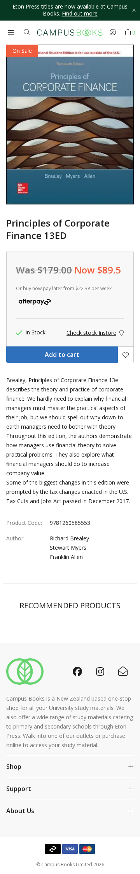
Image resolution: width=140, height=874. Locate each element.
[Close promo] (134, 10)
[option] (70, 10)
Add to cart (62, 354)
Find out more (80, 13)
